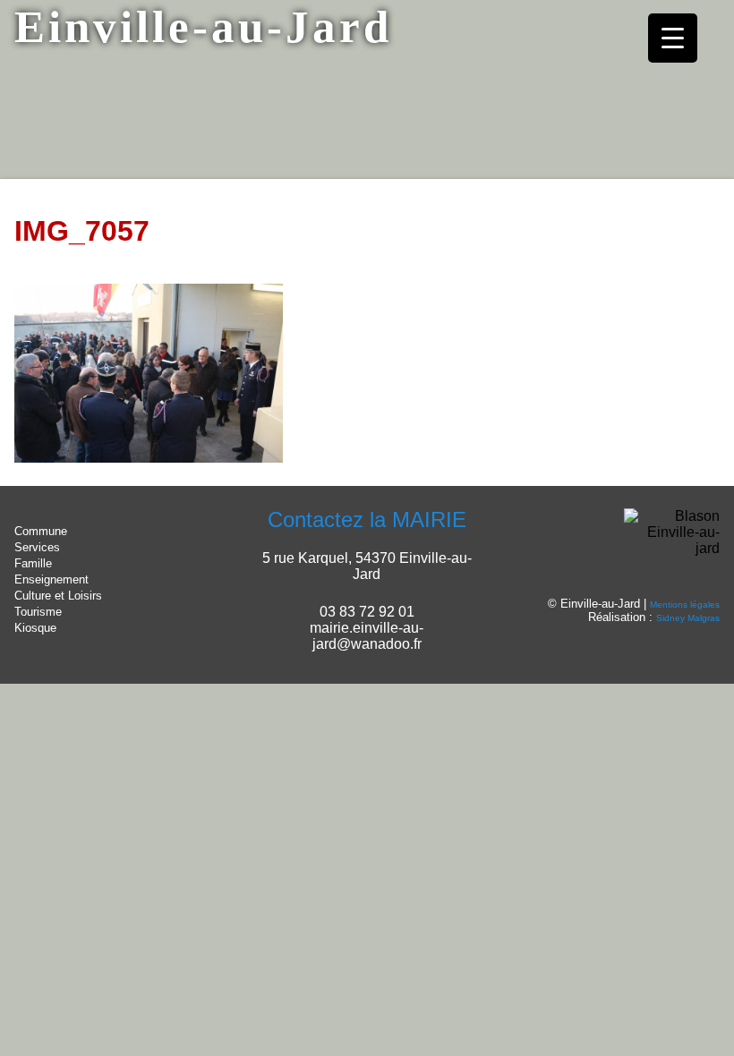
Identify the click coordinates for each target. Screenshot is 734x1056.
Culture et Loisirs (58, 595)
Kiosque (35, 627)
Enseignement (51, 579)
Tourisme (38, 611)
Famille (33, 563)
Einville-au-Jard (203, 26)
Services (37, 547)
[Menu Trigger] (672, 38)
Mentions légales (685, 604)
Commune (40, 531)
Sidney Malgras (688, 618)
